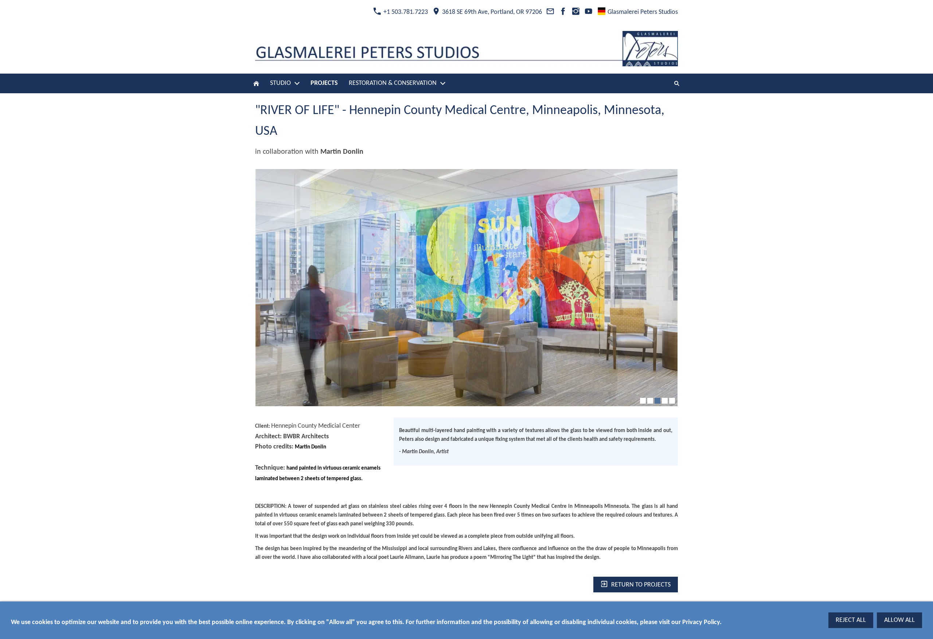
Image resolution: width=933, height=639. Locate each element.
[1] (643, 401)
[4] (665, 401)
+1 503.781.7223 (405, 12)
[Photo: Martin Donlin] (466, 287)
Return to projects (641, 584)
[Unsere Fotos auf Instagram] (575, 12)
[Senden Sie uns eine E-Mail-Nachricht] (550, 12)
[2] (650, 401)
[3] (657, 401)
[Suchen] (676, 83)
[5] (672, 401)
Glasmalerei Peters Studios (642, 12)
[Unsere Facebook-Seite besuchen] (562, 12)
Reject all (851, 620)
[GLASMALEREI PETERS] (256, 83)
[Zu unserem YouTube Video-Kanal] (588, 12)
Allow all (899, 620)
